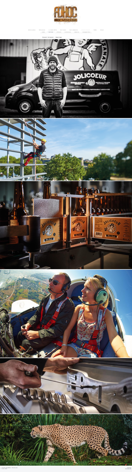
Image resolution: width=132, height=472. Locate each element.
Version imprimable (6, 467)
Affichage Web (128, 468)
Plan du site (14, 467)
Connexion (129, 467)
